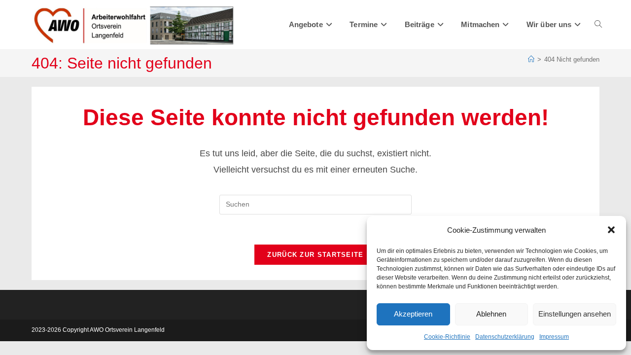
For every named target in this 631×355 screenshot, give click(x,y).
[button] (611, 230)
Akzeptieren (413, 314)
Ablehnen (491, 314)
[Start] (531, 59)
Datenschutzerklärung (504, 336)
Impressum (554, 336)
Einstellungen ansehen (574, 314)
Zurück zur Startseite (315, 254)
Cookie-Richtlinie (447, 336)
